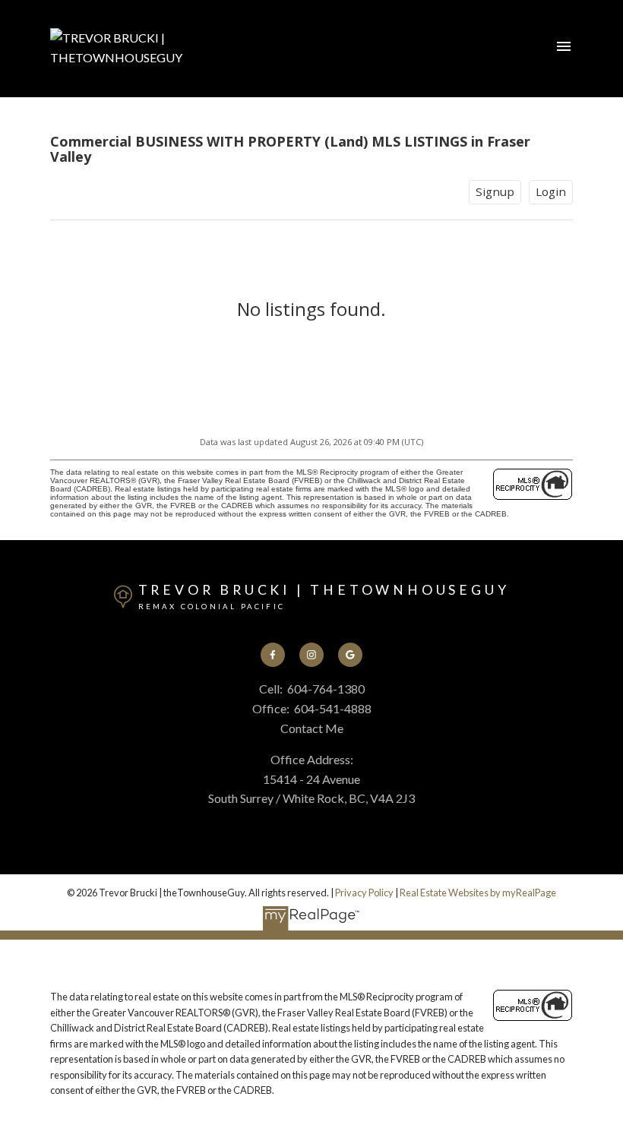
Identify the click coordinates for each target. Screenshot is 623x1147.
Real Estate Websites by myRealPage (478, 892)
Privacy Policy (364, 892)
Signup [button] (495, 191)
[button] (273, 655)
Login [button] (551, 191)
